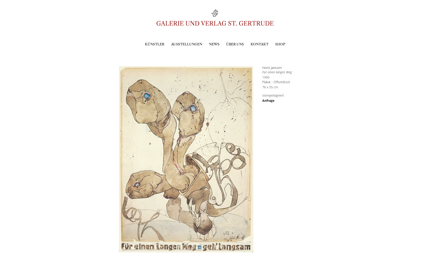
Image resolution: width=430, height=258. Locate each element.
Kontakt (260, 44)
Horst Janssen (272, 68)
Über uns (235, 44)
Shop (280, 44)
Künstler (154, 44)
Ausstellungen (186, 44)
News (214, 44)
